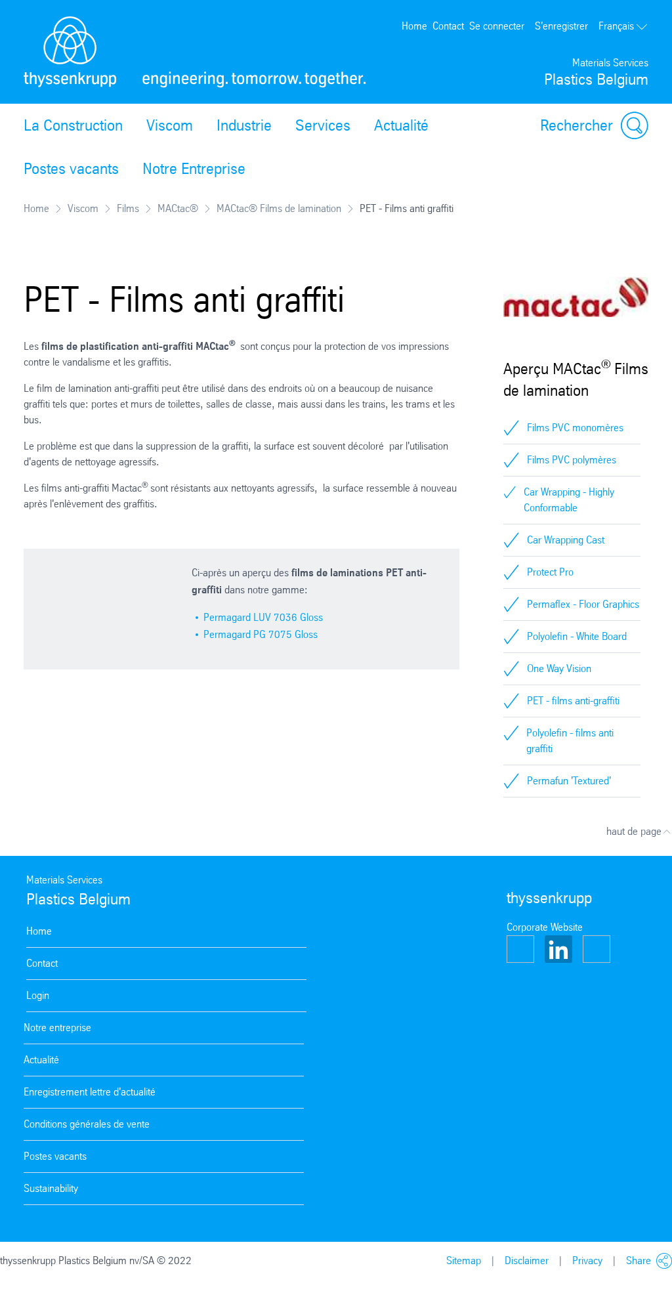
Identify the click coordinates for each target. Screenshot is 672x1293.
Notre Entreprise (193, 168)
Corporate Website (545, 927)
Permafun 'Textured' (569, 780)
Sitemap (463, 1260)
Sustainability (51, 1188)
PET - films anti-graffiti (573, 700)
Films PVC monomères (575, 427)
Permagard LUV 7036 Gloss (263, 617)
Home (414, 26)
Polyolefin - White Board (577, 636)
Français (616, 26)
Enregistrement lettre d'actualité (90, 1092)
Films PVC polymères (571, 460)
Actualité (401, 125)
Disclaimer (527, 1260)
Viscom (169, 125)
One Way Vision (559, 668)
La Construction (73, 125)
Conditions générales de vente (87, 1124)
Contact (448, 26)
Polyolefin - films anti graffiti (570, 741)
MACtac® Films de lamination (279, 208)
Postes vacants (71, 168)
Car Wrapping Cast (565, 540)
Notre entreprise (57, 1027)
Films (128, 208)
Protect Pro (550, 572)
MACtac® (178, 208)
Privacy (587, 1260)
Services (322, 125)
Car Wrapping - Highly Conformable (569, 500)
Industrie (244, 125)
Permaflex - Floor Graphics (583, 604)
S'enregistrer (561, 26)
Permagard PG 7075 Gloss (260, 634)
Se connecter (496, 26)
